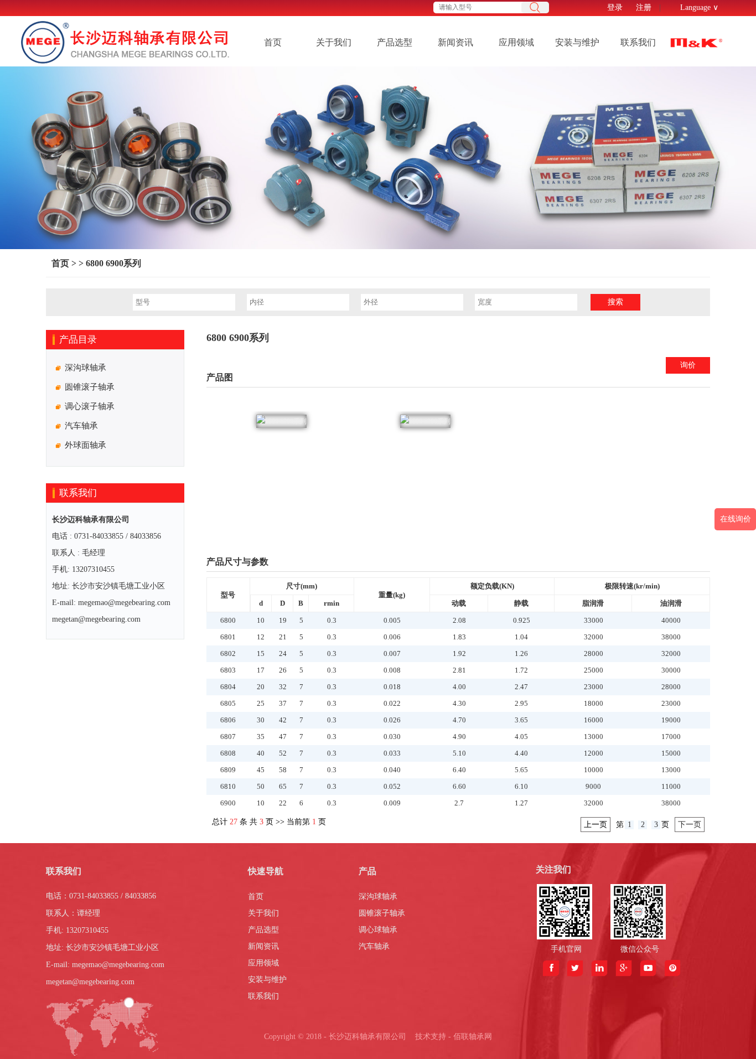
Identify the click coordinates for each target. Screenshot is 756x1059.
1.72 (521, 670)
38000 (671, 637)
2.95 (521, 703)
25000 (593, 670)
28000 (593, 653)
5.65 (521, 770)
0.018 (392, 687)
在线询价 (735, 519)
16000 (593, 720)
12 (261, 637)
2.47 (521, 687)
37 (283, 703)
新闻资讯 (455, 42)
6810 (228, 786)
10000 (593, 770)
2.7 (459, 803)
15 (261, 653)
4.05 (521, 736)
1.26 (521, 653)
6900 (228, 803)
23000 (593, 687)
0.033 (392, 753)
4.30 (459, 703)
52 (283, 753)
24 (283, 653)
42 (283, 720)
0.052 (392, 786)
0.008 (392, 670)
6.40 (459, 770)
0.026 (392, 720)
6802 (228, 653)
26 (283, 670)
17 (261, 670)
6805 (228, 703)
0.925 (521, 620)
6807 (228, 736)
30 (261, 720)
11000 (671, 786)
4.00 (459, 687)
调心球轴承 (378, 930)
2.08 (459, 620)
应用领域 (516, 42)
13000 (593, 736)
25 (261, 703)
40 (261, 753)
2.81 (459, 670)
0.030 (392, 736)
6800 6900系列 (112, 263)
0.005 (392, 620)
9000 (593, 786)
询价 (688, 365)
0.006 (392, 637)
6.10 (521, 786)
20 (261, 687)
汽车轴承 (374, 946)
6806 (228, 720)
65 (283, 786)
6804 (228, 687)
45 (261, 770)
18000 (593, 703)
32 (283, 687)
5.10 (459, 753)
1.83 (459, 637)
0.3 (331, 620)
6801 (228, 637)
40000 (671, 620)
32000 (593, 637)
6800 (228, 620)
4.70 (459, 720)
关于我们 (333, 42)
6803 (228, 670)
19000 (671, 720)
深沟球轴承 (378, 896)
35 (261, 736)
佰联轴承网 (472, 1036)
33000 (593, 620)
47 (283, 736)
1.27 (521, 803)
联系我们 (638, 42)
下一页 (689, 824)
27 (233, 822)
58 (283, 770)
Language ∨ (699, 7)
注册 (643, 7)
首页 (273, 42)
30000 (671, 670)
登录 (615, 7)
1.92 (459, 653)
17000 (671, 736)
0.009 (392, 803)
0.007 (392, 653)
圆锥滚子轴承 (382, 913)
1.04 (521, 637)
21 (283, 637)
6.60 (459, 786)
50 (261, 786)
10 (261, 620)
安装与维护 (577, 42)
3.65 (521, 720)
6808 (228, 753)
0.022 (392, 703)
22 (283, 803)
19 (283, 620)
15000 (671, 753)
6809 (228, 770)
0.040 (392, 770)
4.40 (521, 753)
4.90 (459, 736)
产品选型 (394, 42)
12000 (593, 753)
